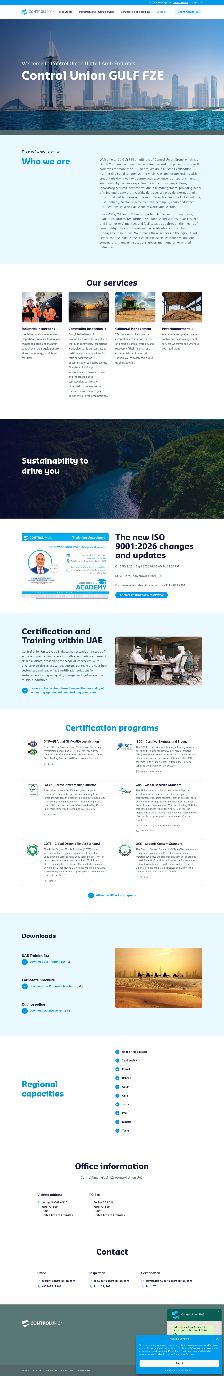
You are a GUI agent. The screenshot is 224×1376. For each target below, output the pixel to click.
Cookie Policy (171, 1370)
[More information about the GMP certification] (66, 756)
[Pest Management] (182, 321)
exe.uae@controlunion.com (111, 1281)
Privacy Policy (84, 1370)
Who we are (65, 12)
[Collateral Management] (135, 328)
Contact (161, 12)
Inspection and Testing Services (96, 12)
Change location (180, 3)
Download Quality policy (46, 1010)
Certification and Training (135, 12)
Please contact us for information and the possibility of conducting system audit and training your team (67, 690)
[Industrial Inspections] (42, 326)
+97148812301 (51, 1286)
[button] (217, 1339)
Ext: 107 (150, 1286)
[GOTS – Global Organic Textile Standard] (66, 862)
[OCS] (158, 862)
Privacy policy (185, 1370)
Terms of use (51, 1370)
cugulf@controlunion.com (58, 1281)
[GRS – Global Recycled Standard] (158, 807)
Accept (179, 1363)
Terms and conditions (31, 1370)
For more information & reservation (141, 595)
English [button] (195, 3)
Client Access (186, 12)
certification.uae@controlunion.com (168, 1281)
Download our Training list (47, 961)
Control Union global (161, 3)
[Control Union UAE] (38, 12)
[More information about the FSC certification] (66, 807)
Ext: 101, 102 (102, 1286)
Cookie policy (67, 1370)
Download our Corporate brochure (52, 986)
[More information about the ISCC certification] (158, 756)
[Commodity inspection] (89, 345)
